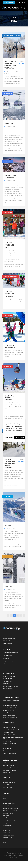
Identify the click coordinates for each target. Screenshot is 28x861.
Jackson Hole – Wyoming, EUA (10, 717)
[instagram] (24, 2)
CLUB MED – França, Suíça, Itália (11, 810)
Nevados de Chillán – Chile (9, 782)
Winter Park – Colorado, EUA (9, 753)
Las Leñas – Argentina (8, 780)
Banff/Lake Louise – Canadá (9, 703)
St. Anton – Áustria (7, 830)
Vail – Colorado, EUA (7, 748)
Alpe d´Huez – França (8, 796)
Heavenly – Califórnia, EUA (9, 715)
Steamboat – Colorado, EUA (9, 743)
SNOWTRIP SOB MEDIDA (9, 676)
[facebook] (17, 2)
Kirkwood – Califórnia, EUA (9, 727)
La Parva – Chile (6, 777)
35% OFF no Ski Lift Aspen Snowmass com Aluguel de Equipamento (10, 65)
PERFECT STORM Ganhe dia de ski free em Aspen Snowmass (9, 463)
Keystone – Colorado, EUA (9, 720)
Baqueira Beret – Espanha (9, 803)
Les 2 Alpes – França (8, 822)
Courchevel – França (8, 813)
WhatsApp (6, 658)
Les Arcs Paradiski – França (9, 820)
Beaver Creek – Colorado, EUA (10, 705)
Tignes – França (6, 832)
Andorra (4, 798)
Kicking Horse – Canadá (8, 722)
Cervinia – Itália (6, 805)
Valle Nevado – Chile (7, 787)
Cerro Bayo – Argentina (8, 765)
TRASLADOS (6, 683)
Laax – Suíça (6, 815)
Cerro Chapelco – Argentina (9, 770)
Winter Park (8, 123)
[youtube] (22, 2)
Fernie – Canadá (7, 712)
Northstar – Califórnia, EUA (9, 734)
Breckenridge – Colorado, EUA (10, 707)
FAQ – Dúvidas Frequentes (9, 638)
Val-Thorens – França (8, 840)
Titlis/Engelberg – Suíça (8, 835)
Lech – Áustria (6, 818)
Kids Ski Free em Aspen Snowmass (9, 397)
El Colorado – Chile (7, 775)
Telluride (7, 526)
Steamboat (8, 586)
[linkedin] (19, 2)
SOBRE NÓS (6, 636)
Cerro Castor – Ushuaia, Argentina (11, 767)
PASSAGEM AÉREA (7, 681)
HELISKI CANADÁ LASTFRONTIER (11, 691)
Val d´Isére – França (7, 837)
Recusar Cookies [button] (8, 437)
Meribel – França (7, 825)
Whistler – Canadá (7, 750)
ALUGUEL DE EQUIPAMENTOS (10, 686)
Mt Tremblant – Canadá (8, 732)
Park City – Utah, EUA (8, 741)
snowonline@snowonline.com (11, 652)
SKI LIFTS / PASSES (7, 678)
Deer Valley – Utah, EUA (8, 710)
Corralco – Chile (6, 772)
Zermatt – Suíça (6, 842)
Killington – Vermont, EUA (9, 725)
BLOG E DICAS (6, 640)
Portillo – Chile (6, 784)
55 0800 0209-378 (8, 655)
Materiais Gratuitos (7, 643)
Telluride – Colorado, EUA (9, 746)
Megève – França (7, 827)
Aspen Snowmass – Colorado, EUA (11, 700)
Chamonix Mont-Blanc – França (10, 808)
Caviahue (5, 762)
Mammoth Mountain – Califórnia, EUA (11, 729)
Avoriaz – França (7, 801)
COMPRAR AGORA (8, 2)
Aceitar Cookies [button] (20, 437)
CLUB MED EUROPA (8, 688)
